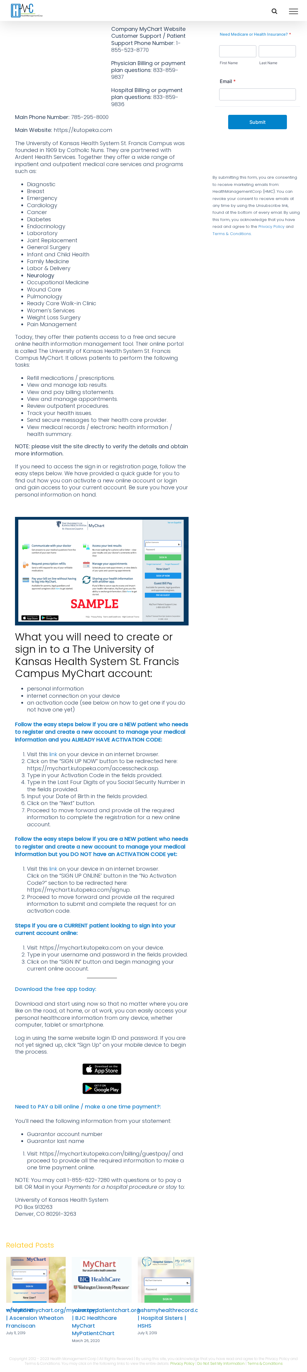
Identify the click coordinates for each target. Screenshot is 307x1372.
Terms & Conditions (265, 1363)
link (53, 754)
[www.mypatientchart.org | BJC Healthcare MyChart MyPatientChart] (36, 1261)
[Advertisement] (61, 65)
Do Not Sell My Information (221, 1363)
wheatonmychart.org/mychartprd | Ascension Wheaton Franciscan (184, 1317)
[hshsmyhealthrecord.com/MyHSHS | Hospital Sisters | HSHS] (102, 1261)
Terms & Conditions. (232, 234)
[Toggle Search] (274, 11)
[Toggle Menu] (293, 11)
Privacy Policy (271, 226)
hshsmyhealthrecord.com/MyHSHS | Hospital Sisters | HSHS (118, 1317)
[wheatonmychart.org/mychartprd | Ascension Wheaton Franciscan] (167, 1261)
